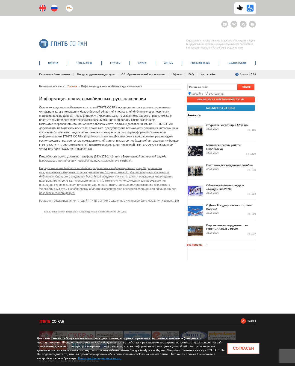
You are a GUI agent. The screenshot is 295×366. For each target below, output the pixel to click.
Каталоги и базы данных (54, 74)
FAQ (191, 74)
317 (254, 234)
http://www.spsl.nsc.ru (98, 136)
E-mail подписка (252, 24)
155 (254, 130)
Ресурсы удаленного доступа (96, 74)
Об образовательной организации (143, 74)
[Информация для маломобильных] (250, 8)
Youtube (224, 22)
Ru (54, 8)
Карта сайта (208, 74)
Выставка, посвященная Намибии (229, 165)
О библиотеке (84, 63)
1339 (253, 154)
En (42, 8)
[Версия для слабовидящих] (241, 8)
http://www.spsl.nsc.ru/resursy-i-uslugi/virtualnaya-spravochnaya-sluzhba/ (85, 160)
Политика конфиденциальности (99, 358)
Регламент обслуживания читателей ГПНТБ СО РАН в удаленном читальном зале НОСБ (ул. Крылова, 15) (109, 200)
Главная (72, 86)
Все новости (195, 244)
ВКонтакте (233, 22)
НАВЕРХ (252, 321)
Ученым (168, 63)
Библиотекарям (200, 63)
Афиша (177, 74)
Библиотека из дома (220, 108)
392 (254, 194)
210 (254, 170)
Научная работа (237, 63)
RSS (242, 22)
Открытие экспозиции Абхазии (227, 125)
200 (254, 214)
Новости (53, 63)
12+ (68, 6)
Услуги (142, 63)
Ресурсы (115, 63)
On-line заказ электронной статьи (220, 99)
